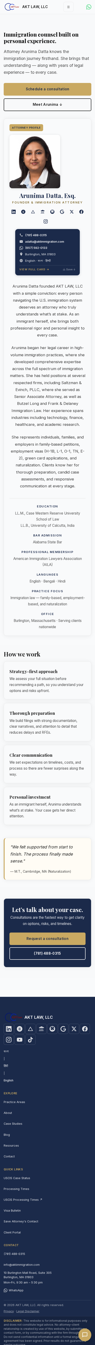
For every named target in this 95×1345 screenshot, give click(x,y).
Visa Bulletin (12, 1210)
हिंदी (6, 1066)
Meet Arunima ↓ (47, 104)
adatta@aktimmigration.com (44, 241)
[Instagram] (46, 221)
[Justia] (23, 212)
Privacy (9, 1311)
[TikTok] (30, 1040)
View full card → (34, 269)
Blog (7, 1134)
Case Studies (13, 1123)
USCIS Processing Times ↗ (23, 1199)
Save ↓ (71, 269)
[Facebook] (81, 212)
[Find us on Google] (63, 1029)
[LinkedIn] (14, 212)
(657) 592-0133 (36, 248)
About (8, 1113)
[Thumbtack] (52, 212)
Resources (11, 1145)
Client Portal (12, 1232)
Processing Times (16, 1189)
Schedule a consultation (47, 89)
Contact (9, 1156)
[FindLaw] (43, 212)
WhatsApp (16, 1290)
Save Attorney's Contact (21, 1221)
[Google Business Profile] (62, 212)
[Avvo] (33, 212)
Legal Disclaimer (27, 1311)
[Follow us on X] (72, 212)
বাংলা (6, 1051)
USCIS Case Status (17, 1178)
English (8, 1080)
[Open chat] (84, 1334)
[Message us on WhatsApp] (88, 6)
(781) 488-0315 (36, 235)
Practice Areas (14, 1102)
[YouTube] (20, 1040)
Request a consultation (47, 938)
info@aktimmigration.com (22, 1264)
